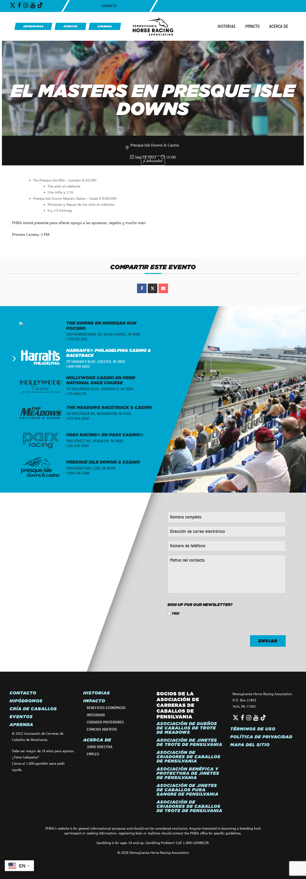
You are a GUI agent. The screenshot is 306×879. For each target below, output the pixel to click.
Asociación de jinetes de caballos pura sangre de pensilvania (188, 789)
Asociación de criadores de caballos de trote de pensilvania (189, 806)
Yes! (175, 613)
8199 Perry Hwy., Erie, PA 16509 (90, 468)
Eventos (21, 717)
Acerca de (278, 26)
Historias (226, 26)
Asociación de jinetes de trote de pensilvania (189, 742)
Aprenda (21, 724)
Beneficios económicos (106, 707)
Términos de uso (252, 729)
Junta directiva (99, 747)
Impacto (252, 26)
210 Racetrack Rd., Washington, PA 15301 (98, 413)
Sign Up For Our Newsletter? (200, 604)
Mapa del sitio (250, 745)
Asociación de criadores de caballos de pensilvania (188, 756)
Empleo (93, 754)
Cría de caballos (33, 709)
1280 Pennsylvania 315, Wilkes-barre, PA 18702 (103, 334)
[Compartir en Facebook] (142, 288)
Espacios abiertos (102, 729)
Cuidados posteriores (105, 722)
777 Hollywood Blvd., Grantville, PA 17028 (99, 389)
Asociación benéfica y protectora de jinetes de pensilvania (188, 773)
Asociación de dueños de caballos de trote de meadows (187, 728)
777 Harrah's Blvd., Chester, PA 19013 (95, 361)
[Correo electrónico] (163, 288)
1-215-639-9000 (77, 445)
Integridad (96, 715)
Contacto (109, 6)
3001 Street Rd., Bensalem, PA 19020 (94, 441)
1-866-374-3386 (77, 473)
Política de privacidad (261, 737)
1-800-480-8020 (78, 366)
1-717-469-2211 (76, 393)
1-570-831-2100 (76, 339)
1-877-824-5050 (77, 418)
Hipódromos (26, 701)
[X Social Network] (152, 288)
